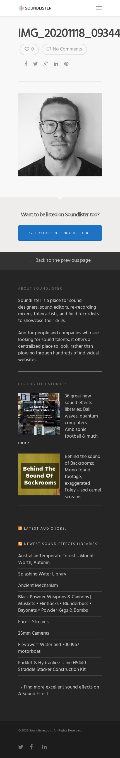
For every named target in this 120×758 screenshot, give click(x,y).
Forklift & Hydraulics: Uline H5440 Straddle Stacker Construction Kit (52, 666)
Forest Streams (33, 622)
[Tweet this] (36, 63)
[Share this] (27, 63)
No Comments (67, 49)
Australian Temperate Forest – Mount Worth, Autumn (56, 559)
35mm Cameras (33, 633)
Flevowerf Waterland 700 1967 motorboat (48, 648)
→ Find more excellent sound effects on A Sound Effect (58, 690)
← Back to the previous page (60, 260)
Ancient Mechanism (38, 585)
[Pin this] (67, 63)
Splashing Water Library (42, 574)
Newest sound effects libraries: (61, 543)
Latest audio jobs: (45, 528)
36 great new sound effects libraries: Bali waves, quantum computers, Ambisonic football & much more (58, 420)
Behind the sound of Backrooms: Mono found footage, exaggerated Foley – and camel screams (83, 477)
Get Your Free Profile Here (60, 233)
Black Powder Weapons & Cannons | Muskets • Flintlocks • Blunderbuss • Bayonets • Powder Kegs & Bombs (55, 603)
